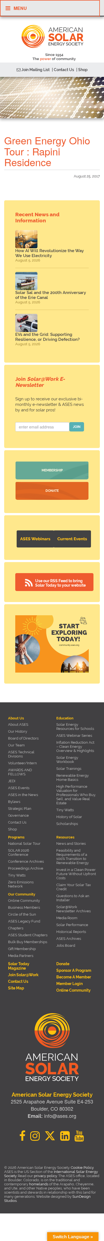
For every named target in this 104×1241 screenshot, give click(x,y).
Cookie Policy (82, 1168)
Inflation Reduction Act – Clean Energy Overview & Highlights (75, 746)
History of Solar (69, 817)
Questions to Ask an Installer (72, 898)
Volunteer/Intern (22, 763)
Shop (12, 829)
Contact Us (17, 822)
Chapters (15, 928)
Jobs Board (65, 945)
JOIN (76, 427)
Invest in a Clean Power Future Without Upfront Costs (76, 874)
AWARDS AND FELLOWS (20, 772)
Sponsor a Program (73, 970)
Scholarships (67, 824)
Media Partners (20, 956)
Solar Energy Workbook (67, 760)
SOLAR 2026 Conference (18, 852)
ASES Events (18, 788)
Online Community (24, 901)
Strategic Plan (19, 808)
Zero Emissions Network (21, 884)
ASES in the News (23, 795)
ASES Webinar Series (74, 735)
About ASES (18, 724)
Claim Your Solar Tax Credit (73, 887)
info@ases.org (60, 1115)
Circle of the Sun (22, 914)
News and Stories (71, 843)
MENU (20, 8)
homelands (38, 1184)
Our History (17, 731)
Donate (52, 491)
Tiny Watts (65, 810)
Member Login (69, 983)
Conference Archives (26, 861)
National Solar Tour (24, 843)
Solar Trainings (68, 769)
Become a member (73, 977)
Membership (52, 470)
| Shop (82, 70)
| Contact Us (63, 70)
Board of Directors (23, 738)
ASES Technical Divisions (21, 754)
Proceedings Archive (25, 868)
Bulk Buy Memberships (27, 942)
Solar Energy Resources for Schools (75, 726)
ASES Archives (68, 939)
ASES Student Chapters (27, 935)
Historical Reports (71, 932)
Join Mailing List (35, 70)
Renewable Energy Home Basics (72, 777)
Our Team (16, 745)
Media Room (66, 918)
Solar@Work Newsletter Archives (73, 909)
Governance (18, 815)
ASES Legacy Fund (24, 921)
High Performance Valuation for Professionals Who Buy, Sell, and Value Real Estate (76, 794)
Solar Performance (72, 925)
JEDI (11, 781)
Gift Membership (22, 949)
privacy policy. (46, 1176)
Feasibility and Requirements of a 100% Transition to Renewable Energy (72, 856)
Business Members (24, 907)
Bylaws (14, 802)
